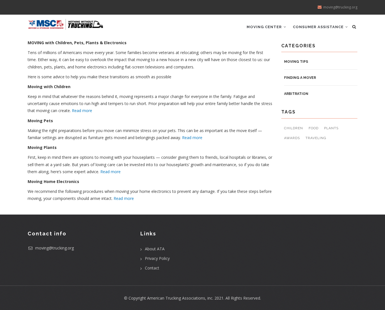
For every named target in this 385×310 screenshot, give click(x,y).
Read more (82, 110)
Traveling (316, 138)
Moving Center (265, 27)
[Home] (66, 22)
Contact (152, 268)
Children (293, 128)
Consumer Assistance (319, 27)
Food (313, 128)
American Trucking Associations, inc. (180, 298)
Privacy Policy (157, 258)
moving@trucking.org (54, 248)
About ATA (155, 248)
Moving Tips (296, 62)
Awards (292, 138)
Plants (331, 128)
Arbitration (296, 94)
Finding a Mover (300, 78)
